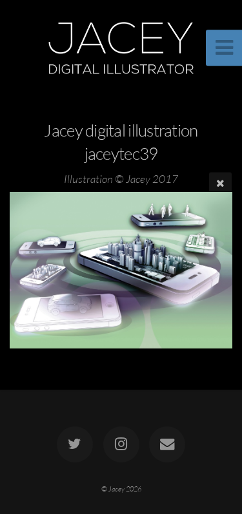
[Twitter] (75, 444)
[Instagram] (121, 444)
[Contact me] (167, 444)
